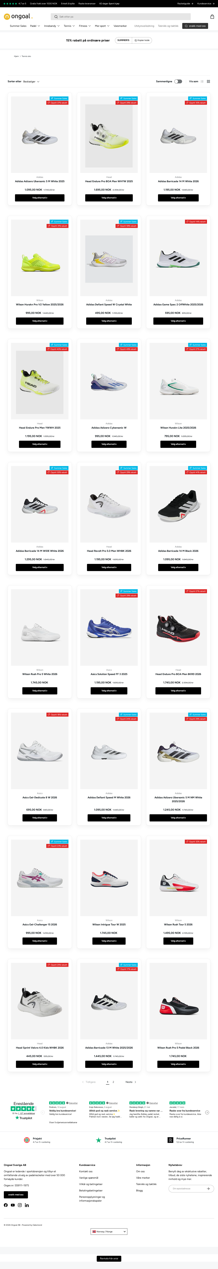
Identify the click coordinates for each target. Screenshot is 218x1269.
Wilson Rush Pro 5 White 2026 (39, 674)
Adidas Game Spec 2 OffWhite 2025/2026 (178, 304)
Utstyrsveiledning (144, 25)
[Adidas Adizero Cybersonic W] (109, 381)
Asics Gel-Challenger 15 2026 (40, 924)
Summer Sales (18, 25)
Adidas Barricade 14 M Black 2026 (178, 550)
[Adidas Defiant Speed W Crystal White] (109, 258)
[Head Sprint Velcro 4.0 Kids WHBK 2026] (39, 1001)
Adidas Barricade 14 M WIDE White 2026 (40, 550)
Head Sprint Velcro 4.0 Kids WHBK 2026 (40, 1047)
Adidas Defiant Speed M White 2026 (109, 797)
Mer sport (100, 25)
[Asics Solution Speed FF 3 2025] (109, 627)
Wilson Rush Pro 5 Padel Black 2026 (178, 1047)
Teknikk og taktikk (168, 25)
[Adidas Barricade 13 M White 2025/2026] (109, 1001)
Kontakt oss (85, 1171)
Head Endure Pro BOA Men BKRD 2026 (178, 674)
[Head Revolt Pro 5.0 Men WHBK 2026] (109, 504)
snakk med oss (15, 1194)
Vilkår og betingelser (90, 1184)
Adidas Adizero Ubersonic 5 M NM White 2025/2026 (178, 799)
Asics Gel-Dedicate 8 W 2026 (40, 797)
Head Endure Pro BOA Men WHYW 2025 (109, 181)
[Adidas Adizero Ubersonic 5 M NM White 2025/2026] (178, 751)
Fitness (83, 25)
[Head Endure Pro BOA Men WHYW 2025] (109, 134)
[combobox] (121, 16)
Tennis (67, 25)
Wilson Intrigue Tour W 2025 (109, 924)
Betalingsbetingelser (90, 1190)
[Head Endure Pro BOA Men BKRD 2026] (178, 627)
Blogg (139, 1190)
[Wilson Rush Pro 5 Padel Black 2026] (178, 1001)
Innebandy (50, 25)
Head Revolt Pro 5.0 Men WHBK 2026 (109, 550)
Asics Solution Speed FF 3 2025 (109, 674)
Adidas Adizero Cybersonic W (109, 427)
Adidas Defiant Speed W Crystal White (109, 304)
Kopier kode (144, 40)
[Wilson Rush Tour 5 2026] (178, 878)
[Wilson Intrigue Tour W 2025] (109, 878)
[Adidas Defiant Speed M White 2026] (109, 751)
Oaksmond (37, 1225)
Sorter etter (14, 81)
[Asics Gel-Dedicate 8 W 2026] (39, 751)
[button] (212, 16)
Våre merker (143, 1177)
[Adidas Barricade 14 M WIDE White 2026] (39, 504)
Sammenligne (164, 81)
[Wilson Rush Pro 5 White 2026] (39, 627)
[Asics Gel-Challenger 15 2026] (39, 878)
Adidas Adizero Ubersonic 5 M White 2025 (39, 181)
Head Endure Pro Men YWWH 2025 (39, 427)
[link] (88, 1082)
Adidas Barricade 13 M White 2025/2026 (109, 1047)
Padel (33, 25)
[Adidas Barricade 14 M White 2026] (178, 134)
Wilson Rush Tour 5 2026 (178, 924)
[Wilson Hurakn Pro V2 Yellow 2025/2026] (39, 258)
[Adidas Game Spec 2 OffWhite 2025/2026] (178, 258)
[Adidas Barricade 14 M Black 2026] (178, 504)
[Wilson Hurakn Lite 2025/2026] (178, 381)
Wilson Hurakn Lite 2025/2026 (178, 427)
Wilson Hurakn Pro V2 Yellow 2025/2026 (40, 304)
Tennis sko (26, 56)
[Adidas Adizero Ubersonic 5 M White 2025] (39, 134)
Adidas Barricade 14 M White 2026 (178, 181)
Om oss (140, 1171)
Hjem (16, 56)
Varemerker (120, 25)
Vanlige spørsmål (88, 1177)
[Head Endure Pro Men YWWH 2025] (39, 381)
